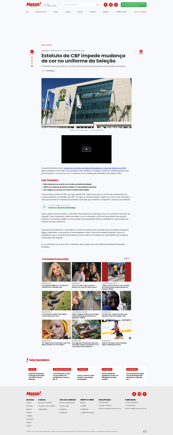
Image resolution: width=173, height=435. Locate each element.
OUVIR (32, 54)
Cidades (29, 416)
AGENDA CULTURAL (121, 12)
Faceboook (63, 413)
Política (29, 413)
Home (43, 45)
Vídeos (28, 426)
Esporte (49, 45)
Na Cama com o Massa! (46, 406)
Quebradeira (42, 409)
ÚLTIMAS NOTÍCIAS (40, 12)
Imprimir (141, 53)
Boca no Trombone (45, 403)
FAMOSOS (93, 12)
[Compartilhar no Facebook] (31, 61)
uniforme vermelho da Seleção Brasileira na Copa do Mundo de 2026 (95, 168)
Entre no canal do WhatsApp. (62, 208)
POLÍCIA (55, 12)
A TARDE (83, 406)
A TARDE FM (84, 409)
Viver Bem (29, 419)
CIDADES (67, 12)
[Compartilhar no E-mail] (32, 66)
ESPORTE (80, 12)
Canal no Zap (64, 406)
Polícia (28, 403)
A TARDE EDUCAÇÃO (87, 413)
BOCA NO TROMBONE (140, 12)
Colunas (42, 400)
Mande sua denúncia (67, 403)
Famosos (29, 406)
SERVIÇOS (106, 12)
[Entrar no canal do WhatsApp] (44, 207)
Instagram (63, 409)
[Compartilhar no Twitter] (32, 63)
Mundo (28, 422)
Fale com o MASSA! (68, 400)
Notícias (30, 400)
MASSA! (82, 403)
